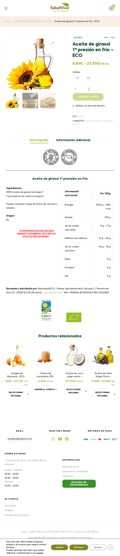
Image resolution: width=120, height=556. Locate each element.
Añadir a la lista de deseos (90, 106)
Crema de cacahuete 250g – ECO (45, 375)
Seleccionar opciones (16, 394)
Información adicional (73, 140)
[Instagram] (53, 439)
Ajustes (98, 547)
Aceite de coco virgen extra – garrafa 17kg (74, 375)
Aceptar (59, 547)
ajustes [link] (40, 553)
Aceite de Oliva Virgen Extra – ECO (103, 375)
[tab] (41, 140)
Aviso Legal (28, 532)
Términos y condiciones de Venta (79, 532)
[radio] (77, 78)
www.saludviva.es (53, 293)
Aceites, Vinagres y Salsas (27, 21)
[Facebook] (67, 439)
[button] (79, 484)
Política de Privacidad (48, 532)
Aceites (48, 21)
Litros (76, 72)
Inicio (7, 21)
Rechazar (78, 547)
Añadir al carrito (88, 97)
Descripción (39, 140)
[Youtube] (60, 439)
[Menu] (8, 8)
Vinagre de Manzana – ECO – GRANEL (16, 375)
